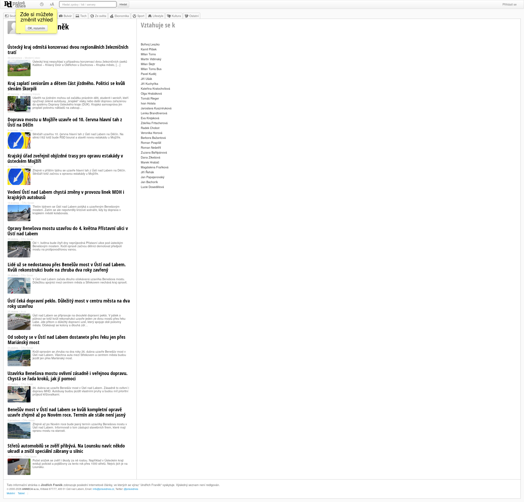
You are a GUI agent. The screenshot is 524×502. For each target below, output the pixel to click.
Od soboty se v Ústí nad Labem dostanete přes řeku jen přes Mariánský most (66, 339)
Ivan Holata (148, 103)
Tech (83, 16)
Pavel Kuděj (148, 74)
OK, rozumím (36, 28)
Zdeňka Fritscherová (154, 123)
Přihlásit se (510, 4)
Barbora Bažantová (153, 138)
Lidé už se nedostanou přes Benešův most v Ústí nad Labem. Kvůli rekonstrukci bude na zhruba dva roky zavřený (67, 267)
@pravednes (131, 489)
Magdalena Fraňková (154, 167)
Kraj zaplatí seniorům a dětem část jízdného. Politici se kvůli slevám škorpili (66, 86)
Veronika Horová (151, 133)
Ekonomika (122, 16)
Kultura (176, 16)
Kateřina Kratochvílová (155, 88)
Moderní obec (32, 57)
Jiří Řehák (147, 172)
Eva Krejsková (150, 118)
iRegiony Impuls (31, 94)
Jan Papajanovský (152, 177)
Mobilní (11, 493)
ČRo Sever (26, 130)
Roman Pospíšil (151, 143)
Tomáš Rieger (150, 98)
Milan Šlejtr (148, 64)
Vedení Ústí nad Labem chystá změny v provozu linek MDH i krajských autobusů (66, 194)
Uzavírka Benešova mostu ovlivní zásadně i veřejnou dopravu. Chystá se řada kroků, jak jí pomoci (68, 376)
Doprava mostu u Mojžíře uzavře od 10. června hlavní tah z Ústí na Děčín (65, 122)
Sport (140, 16)
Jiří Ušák (146, 79)
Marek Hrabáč (150, 162)
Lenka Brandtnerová (154, 113)
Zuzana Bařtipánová (154, 152)
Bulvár (68, 16)
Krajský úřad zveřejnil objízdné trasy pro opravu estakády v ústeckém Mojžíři (65, 158)
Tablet (21, 493)
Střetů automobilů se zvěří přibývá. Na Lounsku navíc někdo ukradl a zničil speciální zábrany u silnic (66, 448)
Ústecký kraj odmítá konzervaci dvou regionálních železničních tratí (68, 49)
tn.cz (23, 311)
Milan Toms (148, 54)
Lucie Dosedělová (152, 187)
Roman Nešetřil (151, 147)
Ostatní (194, 16)
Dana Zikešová (150, 157)
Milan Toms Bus (151, 69)
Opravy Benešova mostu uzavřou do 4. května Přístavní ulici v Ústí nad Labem (68, 231)
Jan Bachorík (149, 182)
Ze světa (100, 16)
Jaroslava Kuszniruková (156, 108)
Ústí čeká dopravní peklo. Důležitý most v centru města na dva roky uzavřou (69, 303)
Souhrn (14, 16)
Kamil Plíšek (149, 49)
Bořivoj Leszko (150, 44)
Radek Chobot (150, 128)
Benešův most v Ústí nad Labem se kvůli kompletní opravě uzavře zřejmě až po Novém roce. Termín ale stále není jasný (66, 412)
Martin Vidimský (151, 59)
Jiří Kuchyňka (149, 84)
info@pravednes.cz (103, 489)
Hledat (123, 4)
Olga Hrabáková (151, 93)
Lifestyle (158, 16)
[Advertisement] (263, 218)
